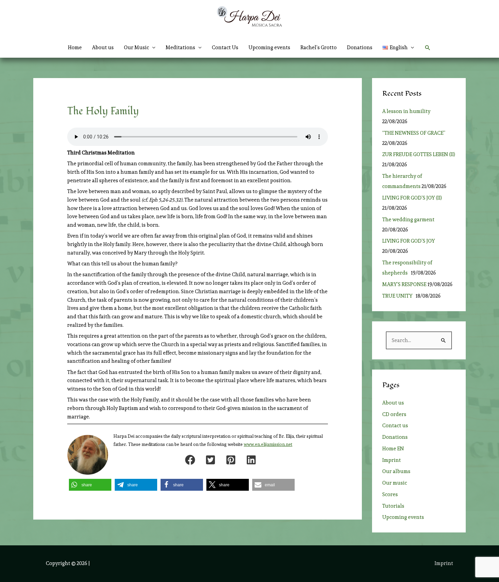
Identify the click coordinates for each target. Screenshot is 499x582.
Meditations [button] (180, 47)
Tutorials (393, 506)
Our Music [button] (136, 47)
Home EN (393, 449)
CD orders (394, 414)
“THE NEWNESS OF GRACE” (414, 133)
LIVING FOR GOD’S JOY (408, 241)
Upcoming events (269, 47)
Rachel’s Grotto (318, 47)
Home (75, 47)
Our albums (396, 471)
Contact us (395, 426)
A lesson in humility (408, 111)
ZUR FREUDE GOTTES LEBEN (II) (418, 154)
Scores (390, 494)
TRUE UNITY (398, 296)
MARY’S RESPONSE (404, 284)
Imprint (391, 460)
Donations (359, 47)
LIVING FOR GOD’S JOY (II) (412, 198)
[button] (398, 47)
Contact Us (225, 47)
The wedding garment (409, 220)
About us (103, 47)
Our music (394, 483)
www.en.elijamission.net (268, 444)
